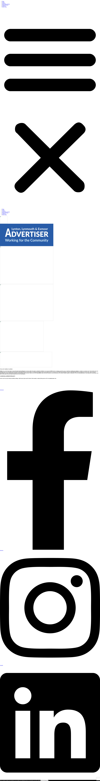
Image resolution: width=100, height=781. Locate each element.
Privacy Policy (4, 6)
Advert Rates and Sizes (6, 4)
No (43, 780)
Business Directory (5, 212)
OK (41, 780)
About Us (3, 3)
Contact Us (4, 5)
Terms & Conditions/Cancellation (4, 385)
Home (3, 1)
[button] (50, 108)
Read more (46, 780)
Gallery (3, 2)
